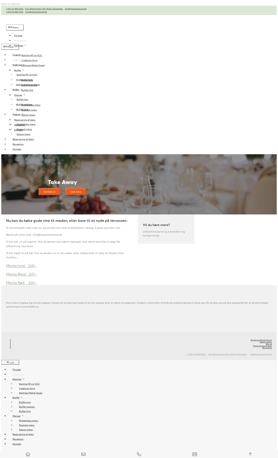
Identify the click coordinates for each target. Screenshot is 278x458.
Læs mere (76, 191)
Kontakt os (50, 191)
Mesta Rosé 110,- (21, 273)
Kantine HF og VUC (31, 55)
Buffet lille (22, 109)
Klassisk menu (24, 129)
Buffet (17, 70)
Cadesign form (29, 60)
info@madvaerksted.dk (76, 8)
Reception (18, 144)
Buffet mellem (24, 104)
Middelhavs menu (26, 124)
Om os (269, 343)
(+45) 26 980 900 (15, 8)
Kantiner (18, 45)
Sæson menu (23, 134)
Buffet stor (22, 99)
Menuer (18, 95)
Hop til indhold (10, 3)
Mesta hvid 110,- (21, 265)
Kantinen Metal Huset (33, 65)
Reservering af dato (24, 119)
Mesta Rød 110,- (21, 282)
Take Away (18, 59)
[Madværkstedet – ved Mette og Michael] (33, 41)
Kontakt (17, 149)
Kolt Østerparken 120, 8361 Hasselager (44, 8)
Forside (17, 54)
